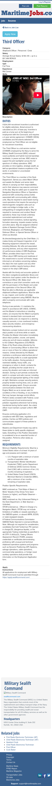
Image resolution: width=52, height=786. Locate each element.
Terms (8, 759)
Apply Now (10, 34)
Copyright (10, 757)
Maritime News (12, 766)
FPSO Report (11, 768)
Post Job (25, 6)
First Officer (11, 747)
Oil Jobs (9, 777)
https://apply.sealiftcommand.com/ (16, 577)
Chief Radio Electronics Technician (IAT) (22, 739)
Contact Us (10, 762)
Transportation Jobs (14, 774)
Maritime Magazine (14, 771)
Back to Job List (11, 27)
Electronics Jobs (12, 779)
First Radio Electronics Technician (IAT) (22, 737)
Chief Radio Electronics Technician (20, 744)
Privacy (9, 754)
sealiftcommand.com (12, 697)
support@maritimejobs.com (30, 783)
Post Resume (42, 6)
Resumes (12, 20)
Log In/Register (45, 2)
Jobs (3, 20)
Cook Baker (11, 749)
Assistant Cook (12, 742)
